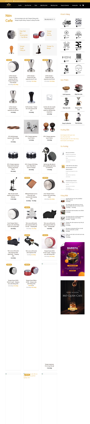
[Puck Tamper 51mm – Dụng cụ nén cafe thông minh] (49, 184)
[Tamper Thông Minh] (45, 34)
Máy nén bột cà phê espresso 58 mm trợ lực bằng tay (13, 195)
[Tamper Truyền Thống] (17, 49)
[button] (80, 5)
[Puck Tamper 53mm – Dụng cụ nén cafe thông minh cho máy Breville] (13, 213)
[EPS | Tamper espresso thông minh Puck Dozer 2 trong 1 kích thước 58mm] (13, 154)
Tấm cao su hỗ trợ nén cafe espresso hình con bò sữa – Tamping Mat (31, 224)
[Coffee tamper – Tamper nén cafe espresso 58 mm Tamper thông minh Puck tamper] (13, 66)
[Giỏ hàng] (83, 5)
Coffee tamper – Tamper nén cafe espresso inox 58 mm (13, 108)
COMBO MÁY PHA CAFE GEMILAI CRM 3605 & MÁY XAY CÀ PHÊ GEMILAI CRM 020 (71, 177)
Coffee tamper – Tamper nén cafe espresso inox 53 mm (49, 77)
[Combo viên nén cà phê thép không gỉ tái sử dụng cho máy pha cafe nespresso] (49, 97)
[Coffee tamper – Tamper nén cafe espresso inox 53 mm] (49, 66)
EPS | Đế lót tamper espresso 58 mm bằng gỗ (13, 138)
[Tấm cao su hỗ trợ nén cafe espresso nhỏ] (31, 241)
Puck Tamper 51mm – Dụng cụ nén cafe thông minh (49, 195)
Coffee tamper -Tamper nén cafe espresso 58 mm (31, 108)
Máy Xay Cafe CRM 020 (70, 161)
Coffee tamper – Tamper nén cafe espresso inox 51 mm (31, 77)
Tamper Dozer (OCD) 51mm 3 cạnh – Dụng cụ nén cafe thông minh (49, 252)
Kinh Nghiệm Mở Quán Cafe (68, 135)
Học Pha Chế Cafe (65, 137)
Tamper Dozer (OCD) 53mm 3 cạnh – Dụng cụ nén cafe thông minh (13, 282)
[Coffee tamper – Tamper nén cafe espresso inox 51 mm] (31, 66)
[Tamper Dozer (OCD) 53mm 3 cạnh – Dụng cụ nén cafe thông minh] (13, 270)
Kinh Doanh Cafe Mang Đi (67, 140)
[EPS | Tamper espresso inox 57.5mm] (31, 126)
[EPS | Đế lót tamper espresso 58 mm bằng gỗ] (13, 126)
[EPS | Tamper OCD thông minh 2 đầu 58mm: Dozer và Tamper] (31, 154)
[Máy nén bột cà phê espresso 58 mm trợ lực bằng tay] (13, 184)
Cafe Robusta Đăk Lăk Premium (71, 150)
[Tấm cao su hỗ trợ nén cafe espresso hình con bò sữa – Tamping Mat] (31, 213)
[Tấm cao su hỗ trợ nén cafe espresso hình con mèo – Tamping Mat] (49, 213)
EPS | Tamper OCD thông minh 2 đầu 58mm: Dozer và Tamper (31, 166)
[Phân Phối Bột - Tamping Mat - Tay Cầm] (17, 34)
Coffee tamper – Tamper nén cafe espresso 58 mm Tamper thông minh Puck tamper (13, 79)
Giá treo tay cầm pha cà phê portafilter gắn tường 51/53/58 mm (49, 166)
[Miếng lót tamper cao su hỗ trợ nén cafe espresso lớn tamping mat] (31, 184)
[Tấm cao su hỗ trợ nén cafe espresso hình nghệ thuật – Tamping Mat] (13, 241)
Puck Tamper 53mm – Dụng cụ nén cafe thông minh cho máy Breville (13, 224)
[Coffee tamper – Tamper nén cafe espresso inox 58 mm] (13, 97)
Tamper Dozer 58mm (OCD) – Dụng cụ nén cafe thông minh (31, 282)
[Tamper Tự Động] (45, 49)
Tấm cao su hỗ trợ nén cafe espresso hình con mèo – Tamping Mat (49, 224)
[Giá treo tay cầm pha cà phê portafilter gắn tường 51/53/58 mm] (49, 154)
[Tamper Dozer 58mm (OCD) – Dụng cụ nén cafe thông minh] (31, 270)
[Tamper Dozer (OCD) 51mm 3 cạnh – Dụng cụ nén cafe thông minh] (49, 241)
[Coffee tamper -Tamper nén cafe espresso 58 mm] (31, 97)
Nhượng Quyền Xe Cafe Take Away (70, 138)
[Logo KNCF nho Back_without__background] (8, 5)
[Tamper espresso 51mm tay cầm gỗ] (49, 312)
